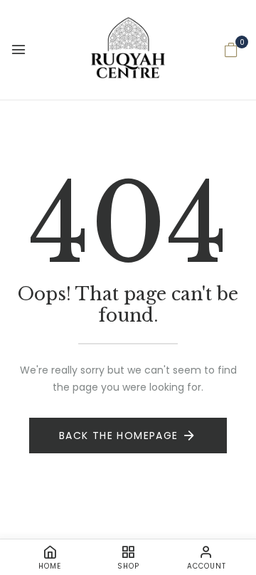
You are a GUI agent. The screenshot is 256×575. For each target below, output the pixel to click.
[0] (231, 51)
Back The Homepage (118, 435)
